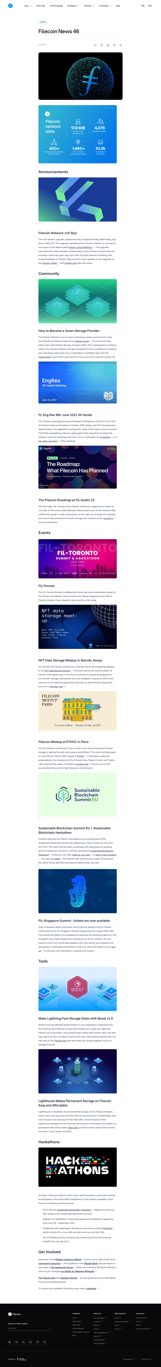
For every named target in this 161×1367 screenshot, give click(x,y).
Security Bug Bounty (101, 1332)
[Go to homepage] (10, 6)
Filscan (117, 1329)
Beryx (117, 1318)
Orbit (137, 1325)
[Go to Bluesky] (30, 1342)
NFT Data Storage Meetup (57, 670)
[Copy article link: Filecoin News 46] (95, 45)
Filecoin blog (70, 263)
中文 (150, 6)
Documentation (99, 1318)
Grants (96, 1329)
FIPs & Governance (142, 1329)
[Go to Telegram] (37, 1342)
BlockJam (107, 1228)
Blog (74, 1335)
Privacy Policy (127, 1359)
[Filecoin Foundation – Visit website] (21, 1359)
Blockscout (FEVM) (121, 1322)
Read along (73, 1127)
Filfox (117, 1325)
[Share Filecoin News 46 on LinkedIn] (108, 45)
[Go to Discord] (16, 1342)
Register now (56, 686)
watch (57, 858)
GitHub (96, 1325)
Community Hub (141, 1318)
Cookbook (97, 1322)
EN (143, 6)
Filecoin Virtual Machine (80, 247)
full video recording (48, 441)
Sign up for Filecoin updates (18, 1324)
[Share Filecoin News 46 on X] (121, 45)
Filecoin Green (82, 341)
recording (108, 518)
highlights (105, 437)
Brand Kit (97, 1336)
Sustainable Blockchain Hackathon (74, 1209)
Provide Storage (78, 1328)
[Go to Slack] (9, 1342)
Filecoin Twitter (49, 263)
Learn (75, 1318)
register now (82, 764)
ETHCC (80, 756)
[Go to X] (23, 1342)
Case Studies (77, 1321)
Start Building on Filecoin (81, 1332)
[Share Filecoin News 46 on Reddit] (114, 45)
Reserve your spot (81, 854)
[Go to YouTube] (44, 1342)
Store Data (76, 1325)
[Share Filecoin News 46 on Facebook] (102, 45)
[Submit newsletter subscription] (49, 1328)
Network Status (99, 1340)
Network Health (99, 1343)
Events (138, 1322)
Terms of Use (146, 1359)
